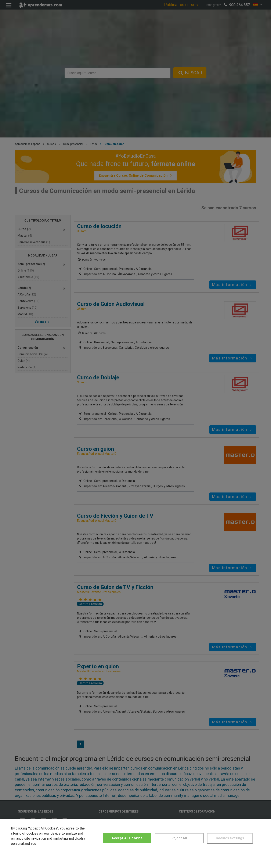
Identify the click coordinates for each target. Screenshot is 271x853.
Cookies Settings (230, 838)
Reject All (179, 838)
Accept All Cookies (127, 838)
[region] (135, 836)
